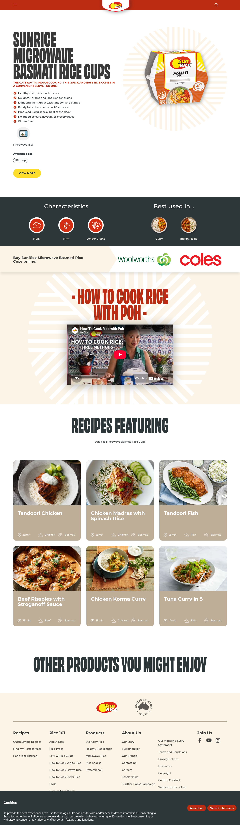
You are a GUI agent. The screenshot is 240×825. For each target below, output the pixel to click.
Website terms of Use (172, 787)
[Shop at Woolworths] (144, 259)
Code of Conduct (169, 780)
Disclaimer (165, 766)
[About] (143, 707)
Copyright (164, 773)
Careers (127, 770)
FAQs (52, 784)
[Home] (116, 4)
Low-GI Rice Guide (61, 755)
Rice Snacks (93, 763)
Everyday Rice (95, 741)
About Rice (56, 741)
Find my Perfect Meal (27, 748)
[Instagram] (221, 743)
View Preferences (222, 808)
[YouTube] (212, 743)
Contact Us (129, 763)
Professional (94, 770)
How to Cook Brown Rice (65, 770)
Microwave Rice (96, 755)
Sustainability (131, 748)
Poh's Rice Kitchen (25, 755)
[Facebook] (203, 743)
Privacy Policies (168, 759)
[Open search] (216, 5)
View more (27, 173)
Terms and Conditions (172, 752)
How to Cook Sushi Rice (64, 777)
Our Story (128, 741)
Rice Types (56, 748)
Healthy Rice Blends (99, 748)
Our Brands (129, 755)
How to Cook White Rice (65, 763)
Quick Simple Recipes (27, 741)
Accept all (196, 808)
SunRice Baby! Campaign (138, 784)
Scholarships (130, 777)
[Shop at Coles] (200, 259)
